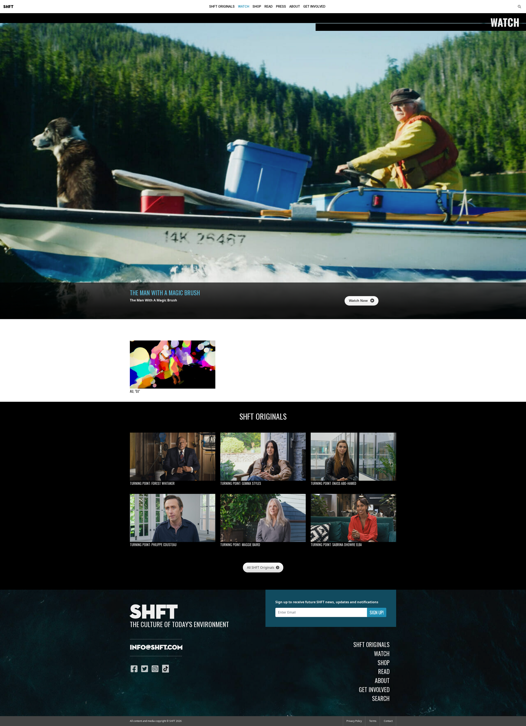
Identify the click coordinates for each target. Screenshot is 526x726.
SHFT (8, 7)
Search (381, 698)
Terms (372, 721)
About (294, 6)
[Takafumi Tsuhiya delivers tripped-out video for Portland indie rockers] (172, 364)
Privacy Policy (354, 721)
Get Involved (314, 6)
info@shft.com (156, 647)
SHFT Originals (222, 6)
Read (268, 6)
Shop (257, 6)
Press (281, 6)
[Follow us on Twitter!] (145, 668)
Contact (388, 721)
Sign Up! (377, 612)
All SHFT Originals (261, 567)
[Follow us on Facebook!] (135, 668)
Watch (243, 6)
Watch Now (359, 300)
